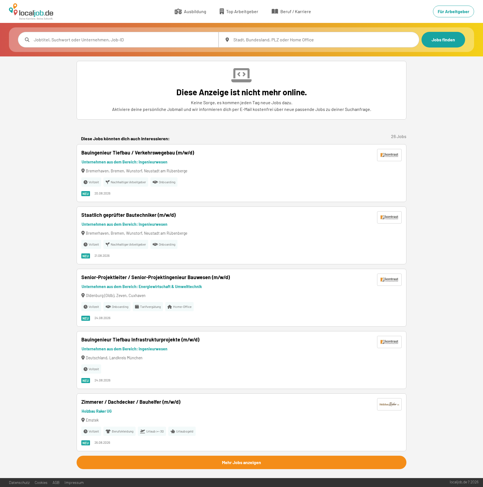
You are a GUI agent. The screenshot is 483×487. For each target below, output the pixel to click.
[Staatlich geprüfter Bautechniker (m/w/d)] (241, 235)
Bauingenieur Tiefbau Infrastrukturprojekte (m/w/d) (140, 339)
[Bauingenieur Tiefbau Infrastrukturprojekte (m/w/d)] (241, 360)
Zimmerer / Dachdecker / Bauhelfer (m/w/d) (130, 402)
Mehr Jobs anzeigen (241, 462)
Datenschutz (19, 482)
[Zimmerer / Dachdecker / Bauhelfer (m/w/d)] (241, 422)
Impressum (74, 482)
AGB (56, 482)
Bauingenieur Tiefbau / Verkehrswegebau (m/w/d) (137, 152)
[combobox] (124, 39)
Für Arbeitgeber (453, 11)
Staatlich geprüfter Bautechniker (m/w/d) (128, 215)
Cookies (41, 482)
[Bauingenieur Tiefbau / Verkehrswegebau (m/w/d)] (241, 173)
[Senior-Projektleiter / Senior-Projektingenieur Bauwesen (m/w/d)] (241, 297)
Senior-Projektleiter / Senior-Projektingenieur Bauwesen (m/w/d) (155, 277)
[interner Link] (31, 11)
